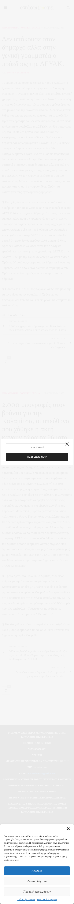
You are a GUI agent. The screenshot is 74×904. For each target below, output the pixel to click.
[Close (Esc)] (67, 444)
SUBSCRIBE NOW (37, 456)
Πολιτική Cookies (26, 899)
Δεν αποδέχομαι (37, 881)
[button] (68, 829)
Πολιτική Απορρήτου (47, 899)
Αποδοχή (37, 870)
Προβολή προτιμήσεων (37, 891)
